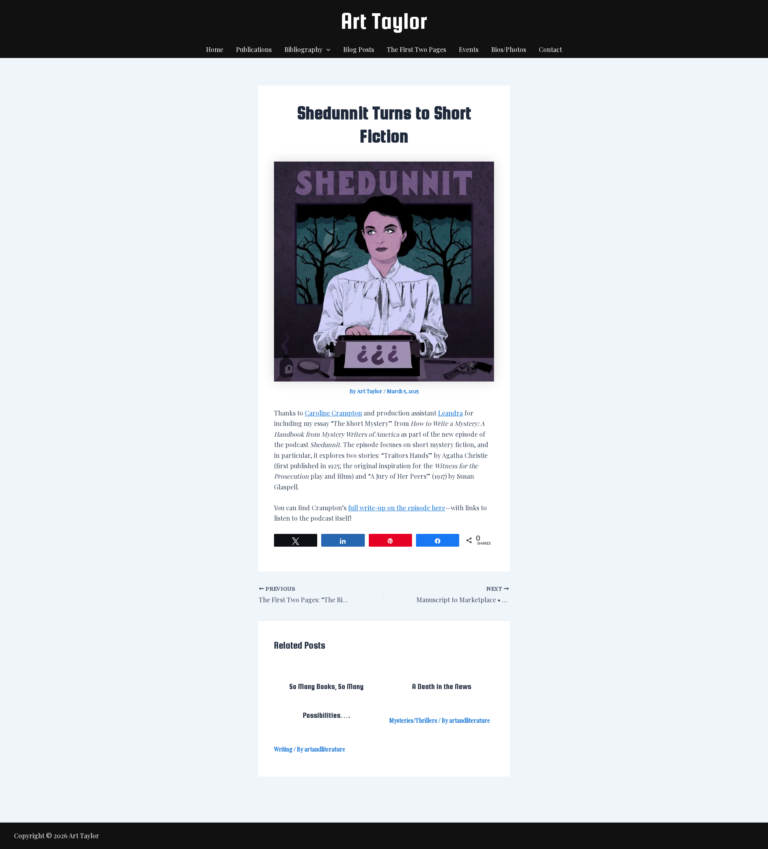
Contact (550, 49)
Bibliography (303, 49)
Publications (254, 49)
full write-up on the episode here (396, 507)
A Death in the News (441, 686)
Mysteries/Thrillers (413, 720)
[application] (326, 50)
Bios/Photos (508, 49)
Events (468, 49)
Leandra (450, 413)
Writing (283, 749)
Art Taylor (384, 21)
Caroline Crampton (333, 413)
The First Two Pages (416, 49)
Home (214, 49)
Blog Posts (358, 49)
